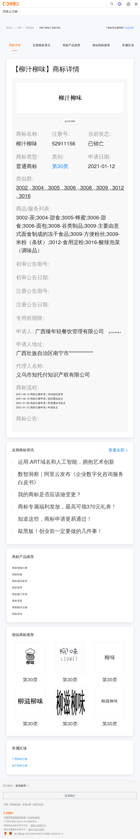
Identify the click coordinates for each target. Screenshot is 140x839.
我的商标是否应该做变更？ (49, 494)
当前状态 (98, 133)
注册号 (60, 133)
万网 (19, 27)
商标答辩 (17, 587)
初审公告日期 (32, 277)
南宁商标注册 (19, 765)
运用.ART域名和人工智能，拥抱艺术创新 (66, 461)
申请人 (24, 331)
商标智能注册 (19, 568)
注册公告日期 (32, 304)
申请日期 (98, 156)
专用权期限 (29, 317)
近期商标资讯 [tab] (41, 45)
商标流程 (26, 387)
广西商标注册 (19, 759)
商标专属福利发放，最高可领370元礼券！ (67, 506)
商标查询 (17, 614)
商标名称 (26, 133)
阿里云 (9, 27)
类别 (57, 156)
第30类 (60, 166)
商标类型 (26, 156)
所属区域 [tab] (128, 45)
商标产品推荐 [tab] (71, 45)
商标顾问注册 (19, 607)
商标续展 (17, 574)
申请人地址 (29, 344)
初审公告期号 (32, 263)
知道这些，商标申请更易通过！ (55, 518)
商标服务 (30, 27)
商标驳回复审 (19, 581)
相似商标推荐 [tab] (101, 45)
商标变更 (17, 600)
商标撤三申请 (19, 594)
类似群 (24, 178)
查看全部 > (118, 449)
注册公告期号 (32, 290)
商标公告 (26, 418)
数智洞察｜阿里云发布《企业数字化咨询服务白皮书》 (70, 478)
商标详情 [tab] (15, 45)
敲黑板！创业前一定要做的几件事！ (60, 530)
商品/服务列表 (32, 208)
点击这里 (129, 27)
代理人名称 (29, 365)
